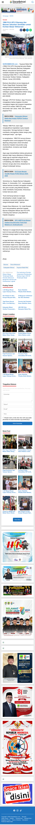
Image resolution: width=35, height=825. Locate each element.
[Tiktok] (21, 810)
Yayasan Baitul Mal (22, 267)
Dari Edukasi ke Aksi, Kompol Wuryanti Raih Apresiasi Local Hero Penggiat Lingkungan (9, 296)
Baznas (6, 264)
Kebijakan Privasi (5, 820)
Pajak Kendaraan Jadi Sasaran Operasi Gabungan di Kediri (9, 354)
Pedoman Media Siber (7, 821)
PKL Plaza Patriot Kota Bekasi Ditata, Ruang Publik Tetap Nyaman (9, 334)
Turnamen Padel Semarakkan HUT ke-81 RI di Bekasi (24, 354)
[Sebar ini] (21, 30)
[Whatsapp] (30, 30)
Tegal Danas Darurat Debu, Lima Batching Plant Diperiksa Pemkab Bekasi (9, 302)
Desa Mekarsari (15, 264)
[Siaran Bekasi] (18, 2)
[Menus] (2, 2)
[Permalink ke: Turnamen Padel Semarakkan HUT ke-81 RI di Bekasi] (25, 345)
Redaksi (12, 818)
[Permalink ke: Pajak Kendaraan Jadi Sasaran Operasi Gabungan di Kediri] (10, 345)
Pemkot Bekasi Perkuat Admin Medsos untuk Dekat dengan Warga (24, 334)
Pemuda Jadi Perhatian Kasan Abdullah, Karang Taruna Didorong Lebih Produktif (25, 302)
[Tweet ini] (24, 30)
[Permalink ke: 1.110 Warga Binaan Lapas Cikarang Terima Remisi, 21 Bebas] (10, 365)
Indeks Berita (4, 818)
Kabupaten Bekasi (9, 267)
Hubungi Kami (28, 818)
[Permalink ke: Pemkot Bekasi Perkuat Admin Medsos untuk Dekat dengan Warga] (25, 324)
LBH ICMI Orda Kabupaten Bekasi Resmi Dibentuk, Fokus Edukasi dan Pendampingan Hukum (25, 308)
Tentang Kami (19, 818)
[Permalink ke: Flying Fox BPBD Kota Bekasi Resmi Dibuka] (10, 503)
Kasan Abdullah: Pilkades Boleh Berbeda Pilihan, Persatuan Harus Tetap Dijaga (25, 291)
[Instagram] (17, 810)
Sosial (5, 20)
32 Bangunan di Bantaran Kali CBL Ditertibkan (25, 296)
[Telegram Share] (27, 30)
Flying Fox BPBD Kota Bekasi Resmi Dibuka (9, 512)
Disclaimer (25, 820)
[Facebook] (14, 810)
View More (17, 519)
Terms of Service (16, 820)
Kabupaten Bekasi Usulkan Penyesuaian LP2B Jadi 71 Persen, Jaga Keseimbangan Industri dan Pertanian (9, 308)
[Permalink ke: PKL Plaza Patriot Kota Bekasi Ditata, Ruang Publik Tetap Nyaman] (10, 324)
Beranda (24, 816)
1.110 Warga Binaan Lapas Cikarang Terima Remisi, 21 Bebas (9, 291)
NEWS (4, 30)
